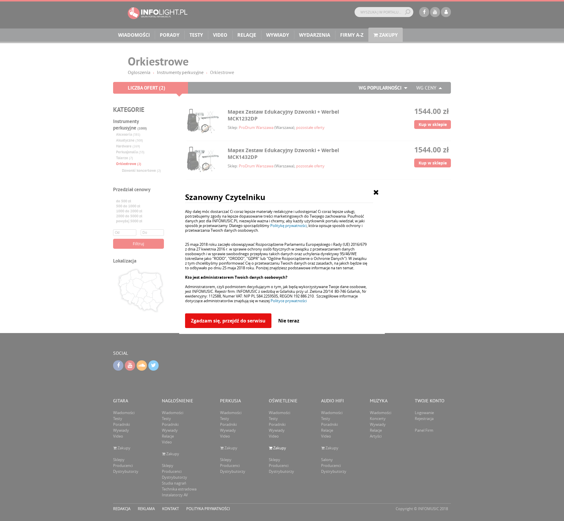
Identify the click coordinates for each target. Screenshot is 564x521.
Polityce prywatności (289, 300)
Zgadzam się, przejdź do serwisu (228, 320)
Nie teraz (288, 320)
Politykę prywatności (288, 225)
